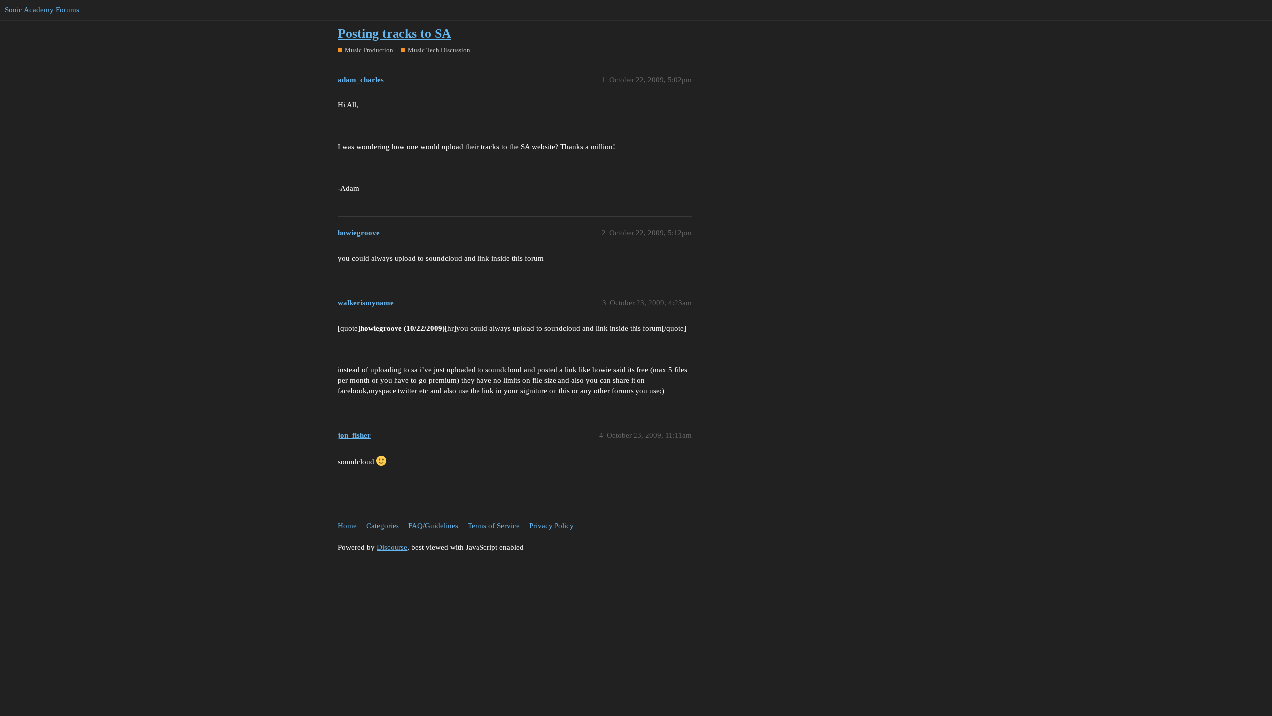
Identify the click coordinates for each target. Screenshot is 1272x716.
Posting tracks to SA (394, 33)
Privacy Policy (551, 526)
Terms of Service (494, 526)
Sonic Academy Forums (42, 10)
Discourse (392, 547)
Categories (382, 526)
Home (347, 526)
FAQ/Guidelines (433, 526)
